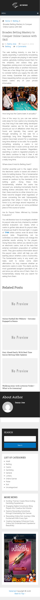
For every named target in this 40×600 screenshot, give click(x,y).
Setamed (12, 591)
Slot (7, 484)
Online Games (11, 479)
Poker (8, 482)
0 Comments (21, 46)
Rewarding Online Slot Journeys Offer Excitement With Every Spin (20, 517)
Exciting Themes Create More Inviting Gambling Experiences (20, 502)
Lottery (9, 476)
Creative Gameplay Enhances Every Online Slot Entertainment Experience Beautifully (20, 523)
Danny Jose (11, 44)
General (9, 473)
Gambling (10, 470)
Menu (4, 13)
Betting (8, 46)
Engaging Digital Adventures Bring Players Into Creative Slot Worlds (19, 507)
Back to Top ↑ (20, 594)
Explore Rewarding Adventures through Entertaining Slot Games (18, 512)
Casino (8, 467)
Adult (8, 461)
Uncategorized (11, 487)
